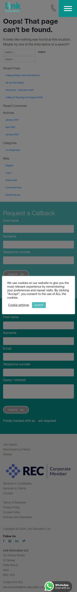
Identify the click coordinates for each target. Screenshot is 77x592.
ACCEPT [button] (38, 305)
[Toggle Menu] (68, 8)
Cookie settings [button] (18, 305)
